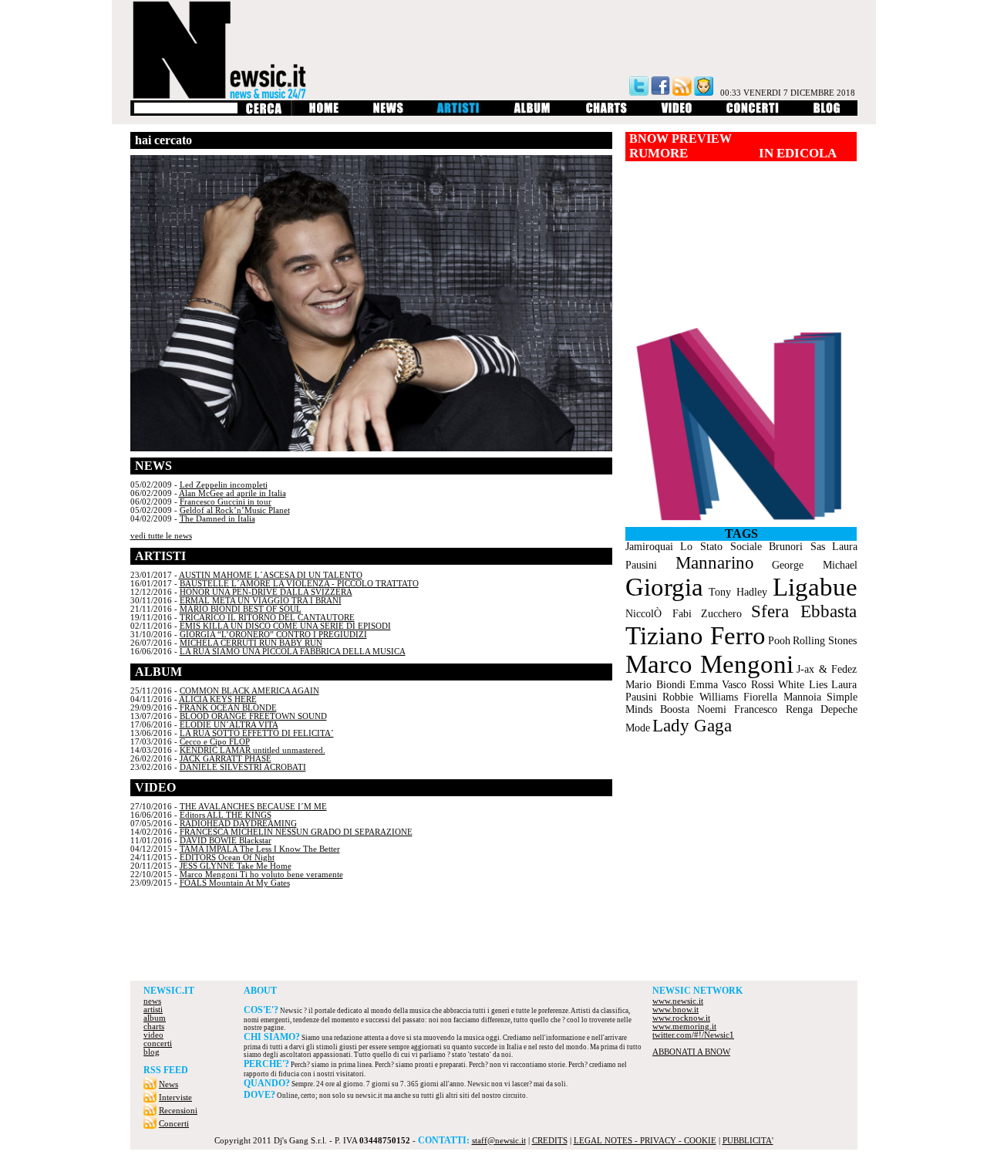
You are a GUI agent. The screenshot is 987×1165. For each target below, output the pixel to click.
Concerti (174, 1123)
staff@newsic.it (499, 1140)
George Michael (814, 565)
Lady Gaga (692, 725)
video (153, 1035)
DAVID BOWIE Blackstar (225, 840)
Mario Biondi (655, 685)
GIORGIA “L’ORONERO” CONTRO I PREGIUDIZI (273, 634)
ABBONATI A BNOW (691, 1052)
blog (151, 1052)
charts (153, 1026)
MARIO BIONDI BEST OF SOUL (240, 609)
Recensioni (178, 1110)
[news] (388, 113)
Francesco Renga (773, 709)
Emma (703, 685)
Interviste (175, 1097)
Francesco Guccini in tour (225, 502)
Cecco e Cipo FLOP (215, 742)
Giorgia (664, 587)
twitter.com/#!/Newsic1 (693, 1035)
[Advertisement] (493, 938)
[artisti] (458, 113)
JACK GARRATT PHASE (225, 759)
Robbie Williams (700, 697)
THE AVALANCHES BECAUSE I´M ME (253, 806)
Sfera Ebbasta (804, 611)
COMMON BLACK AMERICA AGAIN (249, 691)
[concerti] (753, 113)
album (154, 1018)
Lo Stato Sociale (721, 546)
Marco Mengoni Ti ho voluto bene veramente (261, 874)
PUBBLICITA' (748, 1140)
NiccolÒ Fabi (658, 614)
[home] (323, 113)
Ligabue (815, 587)
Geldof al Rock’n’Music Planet (235, 510)
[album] (532, 113)
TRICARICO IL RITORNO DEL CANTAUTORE (267, 617)
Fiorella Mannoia (782, 697)
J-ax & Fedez (827, 669)
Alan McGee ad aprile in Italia (232, 493)
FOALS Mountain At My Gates (235, 883)
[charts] (606, 113)
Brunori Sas (797, 546)
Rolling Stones (825, 641)
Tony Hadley (738, 592)
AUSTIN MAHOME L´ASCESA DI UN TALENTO (270, 575)
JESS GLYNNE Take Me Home (235, 866)
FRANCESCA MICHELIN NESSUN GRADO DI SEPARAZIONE (296, 832)
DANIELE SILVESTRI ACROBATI (243, 767)
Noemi (711, 709)
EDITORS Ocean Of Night (227, 857)
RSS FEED (165, 1070)
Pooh (779, 641)
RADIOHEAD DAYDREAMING (238, 823)
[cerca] (263, 113)
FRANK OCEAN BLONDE (228, 708)
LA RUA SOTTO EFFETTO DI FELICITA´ (257, 733)
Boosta (674, 709)
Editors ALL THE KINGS (225, 815)
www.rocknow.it (681, 1018)
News (168, 1084)
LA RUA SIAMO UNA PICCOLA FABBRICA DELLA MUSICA (293, 651)
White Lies (802, 685)
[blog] (827, 113)
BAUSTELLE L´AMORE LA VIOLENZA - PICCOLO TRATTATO (299, 583)
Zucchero (721, 614)
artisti (153, 1009)
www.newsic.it (677, 1001)
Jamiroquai (649, 546)
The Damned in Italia (217, 519)
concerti (157, 1043)
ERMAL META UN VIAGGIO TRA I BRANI (261, 600)
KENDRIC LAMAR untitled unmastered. (252, 750)
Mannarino (714, 562)
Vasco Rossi (748, 685)
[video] (677, 113)
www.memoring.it (684, 1026)
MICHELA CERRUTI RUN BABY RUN (251, 643)
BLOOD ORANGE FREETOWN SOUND (253, 716)
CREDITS (550, 1140)
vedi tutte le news (161, 536)
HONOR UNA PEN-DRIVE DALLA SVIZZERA (266, 592)
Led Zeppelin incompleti (224, 485)
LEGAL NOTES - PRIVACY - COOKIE (645, 1140)
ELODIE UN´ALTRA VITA (229, 725)
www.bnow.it (675, 1009)
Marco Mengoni (709, 664)
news (152, 1001)
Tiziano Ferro (695, 636)
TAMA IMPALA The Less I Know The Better (260, 849)
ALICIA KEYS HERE (218, 699)
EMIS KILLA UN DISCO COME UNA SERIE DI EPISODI (285, 626)
